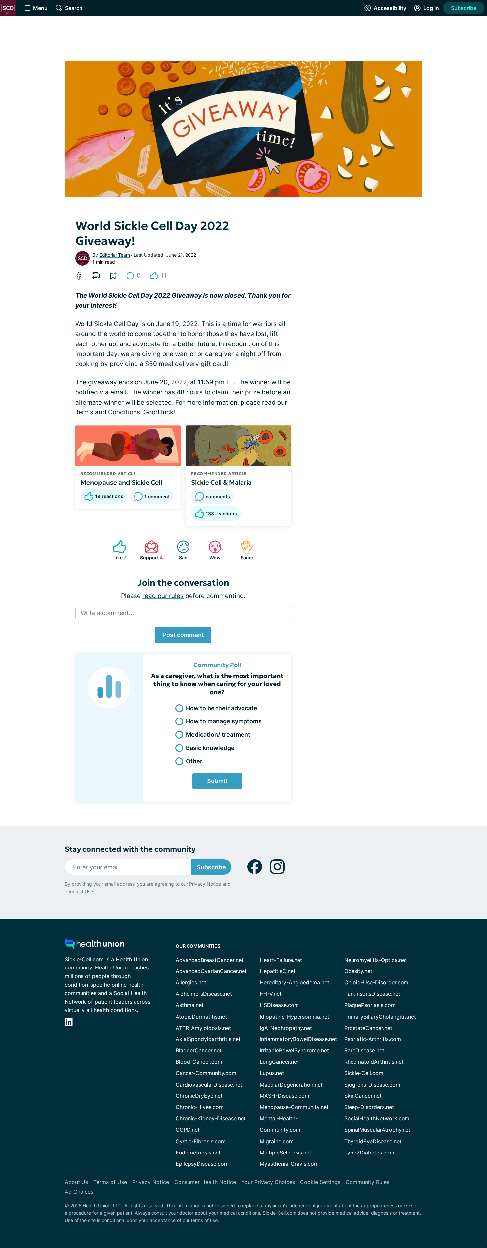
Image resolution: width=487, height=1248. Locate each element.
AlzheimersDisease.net (204, 993)
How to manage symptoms (224, 721)
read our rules (163, 596)
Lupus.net (272, 1073)
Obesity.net (358, 971)
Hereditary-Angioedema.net (294, 982)
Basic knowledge (210, 747)
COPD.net (188, 1129)
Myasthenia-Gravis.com (289, 1163)
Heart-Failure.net (281, 960)
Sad (179, 550)
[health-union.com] (94, 945)
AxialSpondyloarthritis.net (208, 1039)
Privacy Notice (205, 884)
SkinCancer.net (363, 1095)
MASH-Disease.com (284, 1095)
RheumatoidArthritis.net (374, 1061)
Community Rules (367, 1182)
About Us (76, 1182)
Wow (211, 550)
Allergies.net (191, 982)
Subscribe (463, 8)
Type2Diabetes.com (369, 1152)
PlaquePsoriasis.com (370, 1005)
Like (116, 550)
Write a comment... (107, 612)
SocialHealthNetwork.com (376, 1118)
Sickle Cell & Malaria (221, 482)
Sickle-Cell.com (363, 1073)
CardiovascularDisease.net (209, 1084)
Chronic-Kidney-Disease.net (211, 1118)
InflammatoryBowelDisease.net (298, 1039)
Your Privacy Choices (268, 1182)
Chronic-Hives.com (200, 1107)
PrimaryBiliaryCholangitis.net (380, 1016)
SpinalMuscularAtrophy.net (377, 1129)
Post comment (183, 634)
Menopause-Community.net (294, 1107)
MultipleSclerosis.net (285, 1152)
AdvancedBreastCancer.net (210, 960)
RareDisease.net (364, 1050)
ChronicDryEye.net (199, 1095)
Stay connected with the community (130, 849)
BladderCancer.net (199, 1050)
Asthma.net (190, 1005)
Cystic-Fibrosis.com (201, 1141)
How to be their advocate (221, 708)
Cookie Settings (320, 1182)
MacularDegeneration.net (291, 1084)
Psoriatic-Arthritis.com (372, 1039)
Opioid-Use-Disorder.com (376, 982)
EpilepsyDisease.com (202, 1163)
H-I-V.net (271, 993)
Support (150, 550)
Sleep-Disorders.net (369, 1107)
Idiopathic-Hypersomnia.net (294, 1016)
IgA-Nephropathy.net (286, 1028)
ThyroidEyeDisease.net (373, 1141)
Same (243, 550)
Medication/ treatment (218, 734)
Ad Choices (79, 1191)
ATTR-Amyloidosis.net (203, 1028)
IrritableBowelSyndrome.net (294, 1050)
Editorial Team (114, 255)
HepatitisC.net (278, 971)
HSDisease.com (279, 1005)
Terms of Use (79, 891)
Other (194, 761)
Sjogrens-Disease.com (372, 1084)
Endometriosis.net (198, 1152)
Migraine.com (277, 1141)
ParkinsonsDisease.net (372, 993)
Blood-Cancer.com (199, 1061)
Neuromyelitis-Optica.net (375, 960)
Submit (217, 781)
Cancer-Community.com (206, 1073)
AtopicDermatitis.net (201, 1016)
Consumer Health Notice (205, 1182)
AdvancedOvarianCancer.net (211, 971)
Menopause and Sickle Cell (121, 482)
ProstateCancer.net (368, 1028)
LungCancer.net (279, 1061)
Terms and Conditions (107, 412)
